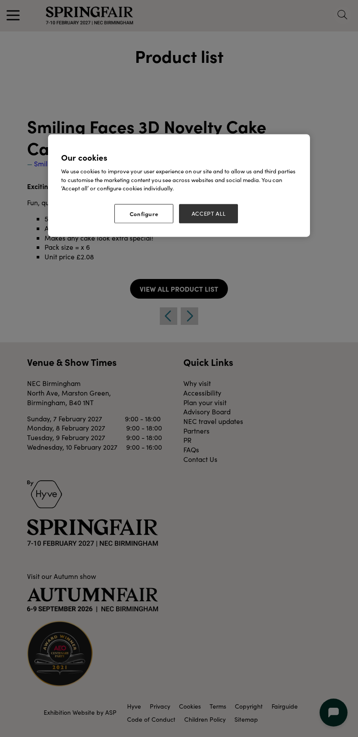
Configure (144, 213)
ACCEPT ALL (209, 213)
